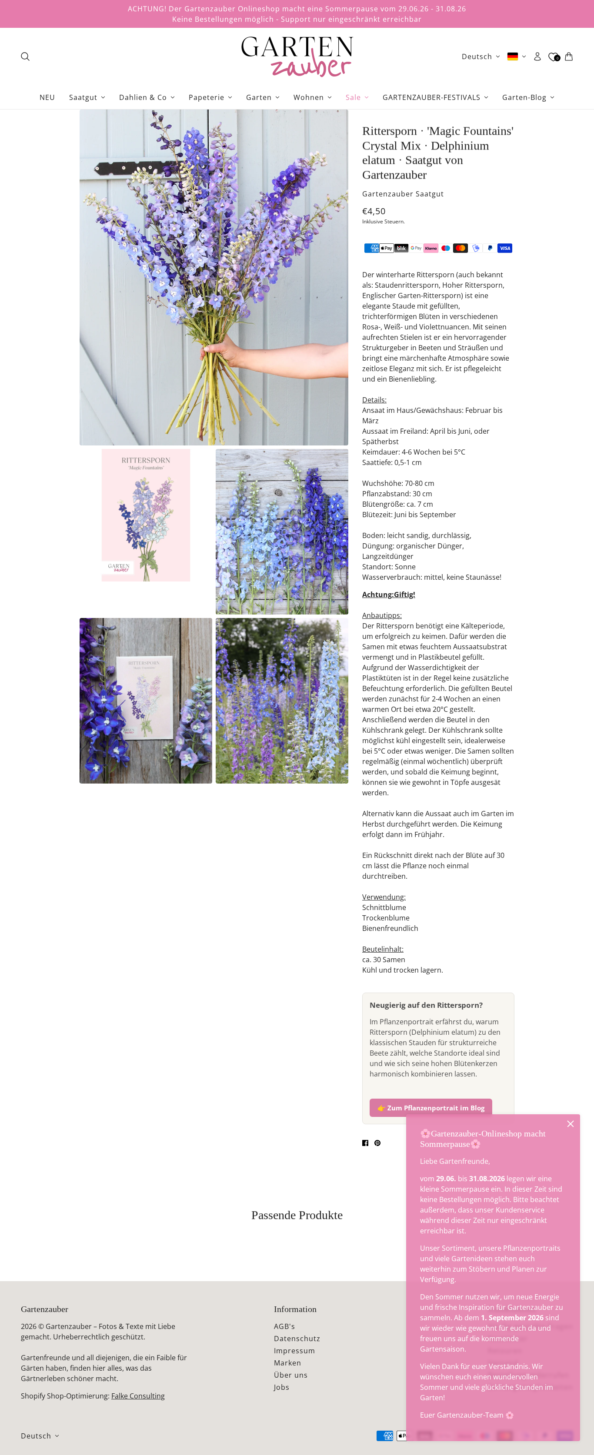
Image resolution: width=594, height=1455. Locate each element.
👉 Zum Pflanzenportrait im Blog (430, 1107)
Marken (287, 1363)
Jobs (282, 1387)
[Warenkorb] (568, 56)
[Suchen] (25, 56)
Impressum (294, 1350)
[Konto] (537, 56)
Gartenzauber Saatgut (403, 194)
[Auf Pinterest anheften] (377, 1143)
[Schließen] (570, 1123)
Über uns (291, 1375)
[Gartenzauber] (297, 56)
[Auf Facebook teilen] (365, 1143)
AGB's (284, 1326)
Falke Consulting (138, 1396)
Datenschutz (297, 1338)
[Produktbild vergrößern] (214, 277)
